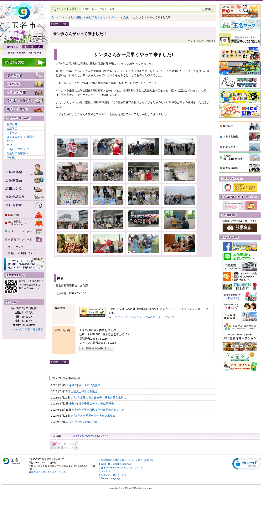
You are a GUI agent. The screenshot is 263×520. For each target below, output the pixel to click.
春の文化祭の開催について (85, 421)
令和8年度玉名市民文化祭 (85, 385)
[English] (21, 52)
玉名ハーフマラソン (19, 149)
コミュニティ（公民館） (21, 136)
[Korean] (38, 52)
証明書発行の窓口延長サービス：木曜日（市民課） (127, 460)
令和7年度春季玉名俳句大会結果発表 (92, 403)
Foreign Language (111, 478)
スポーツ (12, 132)
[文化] (125, 17)
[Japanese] (11, 52)
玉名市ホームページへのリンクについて (122, 467)
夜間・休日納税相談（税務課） (117, 464)
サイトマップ (108, 471)
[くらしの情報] (73, 17)
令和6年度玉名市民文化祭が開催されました (98, 409)
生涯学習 (12, 128)
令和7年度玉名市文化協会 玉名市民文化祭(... (99, 397)
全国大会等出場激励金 (84, 391)
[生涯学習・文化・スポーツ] (102, 17)
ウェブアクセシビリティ (113, 474)
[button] (246, 464)
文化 (9, 145)
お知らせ (12, 124)
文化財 (11, 140)
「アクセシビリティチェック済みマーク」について (143, 317)
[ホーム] (57, 17)
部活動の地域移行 (17, 153)
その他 (11, 157)
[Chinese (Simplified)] (30, 52)
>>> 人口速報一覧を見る (28, 329)
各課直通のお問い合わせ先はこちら (47, 472)
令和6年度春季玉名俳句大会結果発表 (93, 415)
